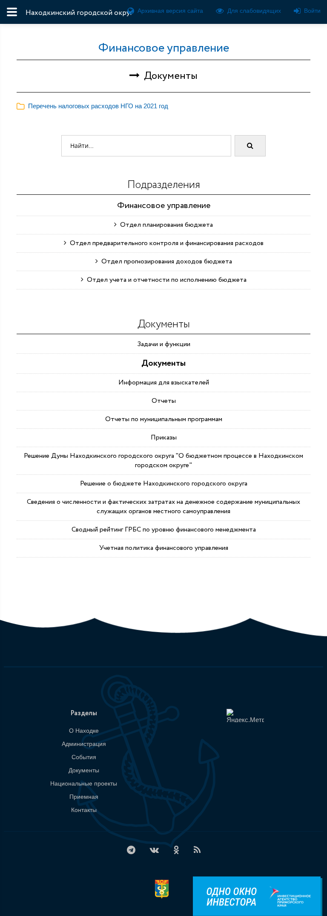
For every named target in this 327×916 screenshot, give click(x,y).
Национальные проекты (83, 783)
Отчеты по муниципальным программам (163, 419)
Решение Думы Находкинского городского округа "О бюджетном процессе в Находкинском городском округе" (163, 460)
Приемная (83, 796)
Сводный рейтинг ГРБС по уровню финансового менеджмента (164, 530)
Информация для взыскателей (163, 382)
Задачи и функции (163, 344)
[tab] (163, 106)
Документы (163, 363)
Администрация (84, 743)
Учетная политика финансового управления (163, 548)
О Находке (84, 730)
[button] (92, 106)
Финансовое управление (163, 48)
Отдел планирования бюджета (165, 225)
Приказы (164, 437)
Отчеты (164, 401)
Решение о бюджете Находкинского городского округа (163, 483)
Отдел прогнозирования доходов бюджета (165, 261)
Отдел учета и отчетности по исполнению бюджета (165, 280)
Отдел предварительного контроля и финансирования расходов (165, 243)
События (84, 757)
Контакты (84, 809)
